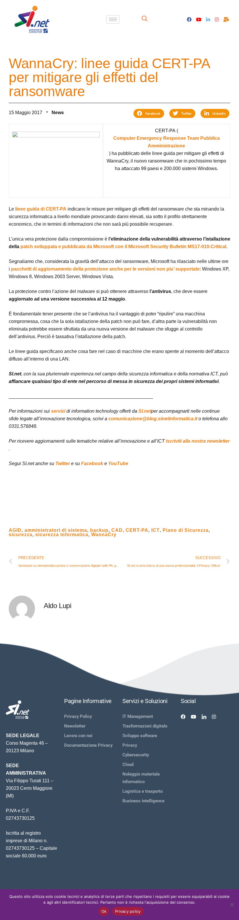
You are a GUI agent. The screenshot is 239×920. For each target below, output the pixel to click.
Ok (104, 911)
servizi (58, 411)
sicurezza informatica (61, 534)
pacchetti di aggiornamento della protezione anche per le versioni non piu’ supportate (105, 268)
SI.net (144, 411)
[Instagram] (217, 19)
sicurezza (20, 534)
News (58, 112)
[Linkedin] (204, 716)
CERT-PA (137, 530)
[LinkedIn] (208, 19)
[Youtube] (198, 19)
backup (99, 530)
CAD (117, 530)
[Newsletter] (226, 19)
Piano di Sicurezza (186, 530)
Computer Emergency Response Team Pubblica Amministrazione (166, 142)
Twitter (62, 463)
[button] (148, 113)
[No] (232, 904)
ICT (155, 530)
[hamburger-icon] (112, 19)
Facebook (92, 463)
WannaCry (104, 534)
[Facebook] (189, 19)
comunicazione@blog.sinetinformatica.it (152, 418)
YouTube (118, 463)
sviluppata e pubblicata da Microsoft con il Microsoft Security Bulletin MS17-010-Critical (123, 246)
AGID (15, 530)
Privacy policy (128, 911)
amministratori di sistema (55, 530)
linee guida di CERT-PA (40, 208)
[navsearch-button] (144, 19)
